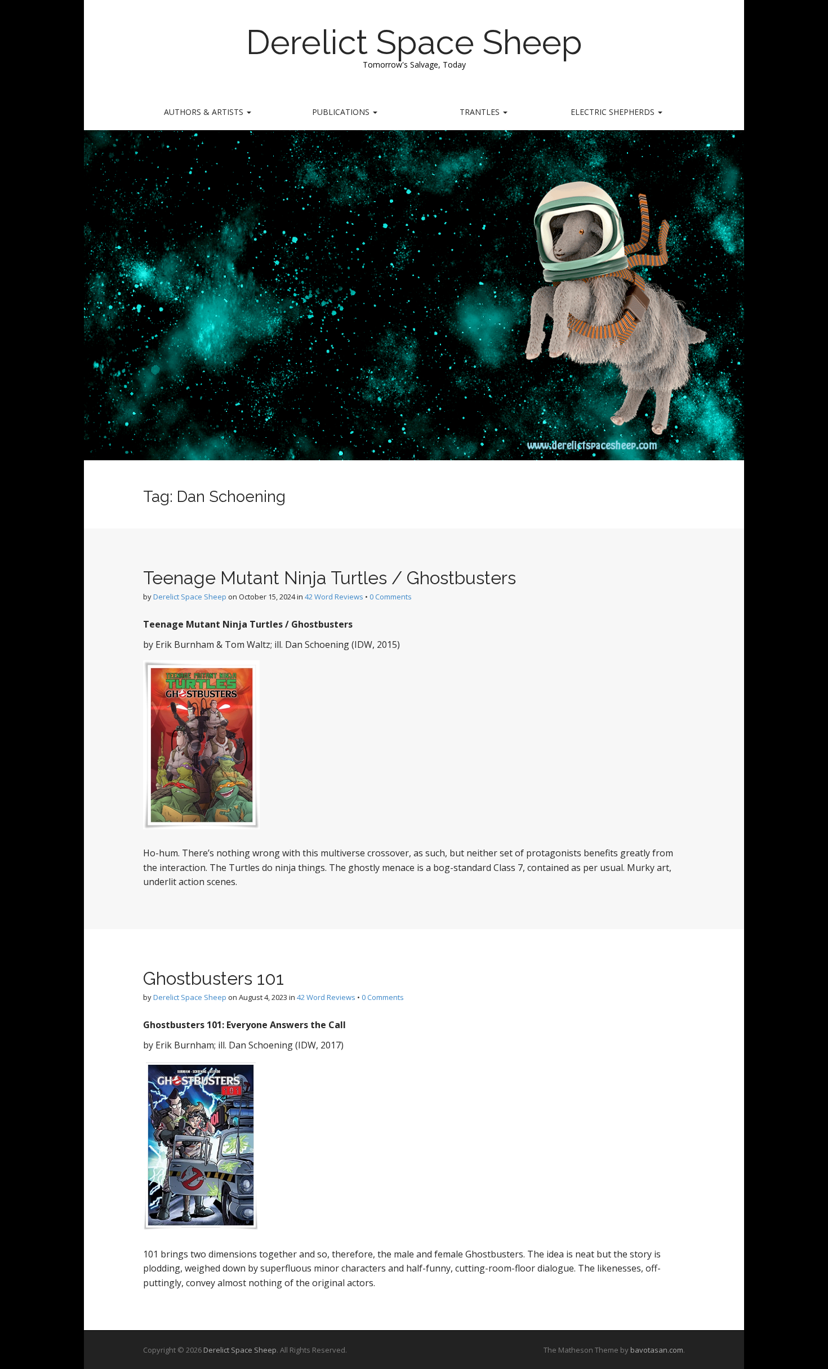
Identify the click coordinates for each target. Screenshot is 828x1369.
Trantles (481, 111)
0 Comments (391, 597)
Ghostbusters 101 (213, 978)
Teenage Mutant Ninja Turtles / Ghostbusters (329, 577)
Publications (342, 111)
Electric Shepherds (614, 111)
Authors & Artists (205, 111)
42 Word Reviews (334, 597)
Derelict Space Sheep (414, 42)
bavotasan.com (656, 1350)
